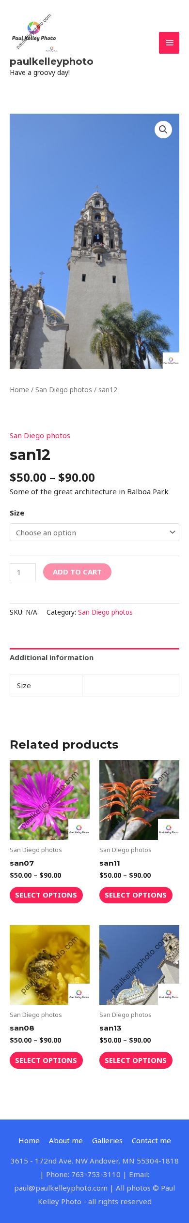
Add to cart (77, 571)
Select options (46, 894)
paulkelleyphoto (52, 61)
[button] (163, 129)
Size (17, 512)
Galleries (107, 1140)
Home (19, 389)
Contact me (151, 1140)
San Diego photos (63, 389)
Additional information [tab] (52, 657)
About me (66, 1140)
